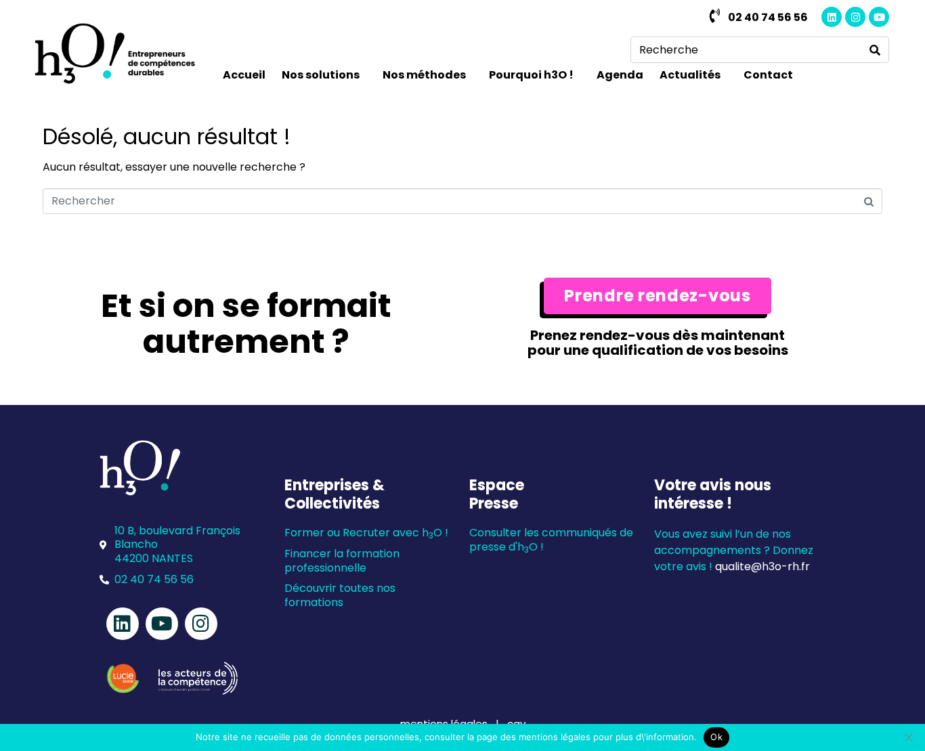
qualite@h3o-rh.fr (762, 566)
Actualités (690, 75)
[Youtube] (879, 17)
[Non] (908, 737)
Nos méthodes (424, 75)
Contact (768, 75)
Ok (716, 736)
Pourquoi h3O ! (531, 75)
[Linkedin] (831, 17)
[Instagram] (855, 17)
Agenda (620, 75)
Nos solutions (321, 75)
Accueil (244, 75)
